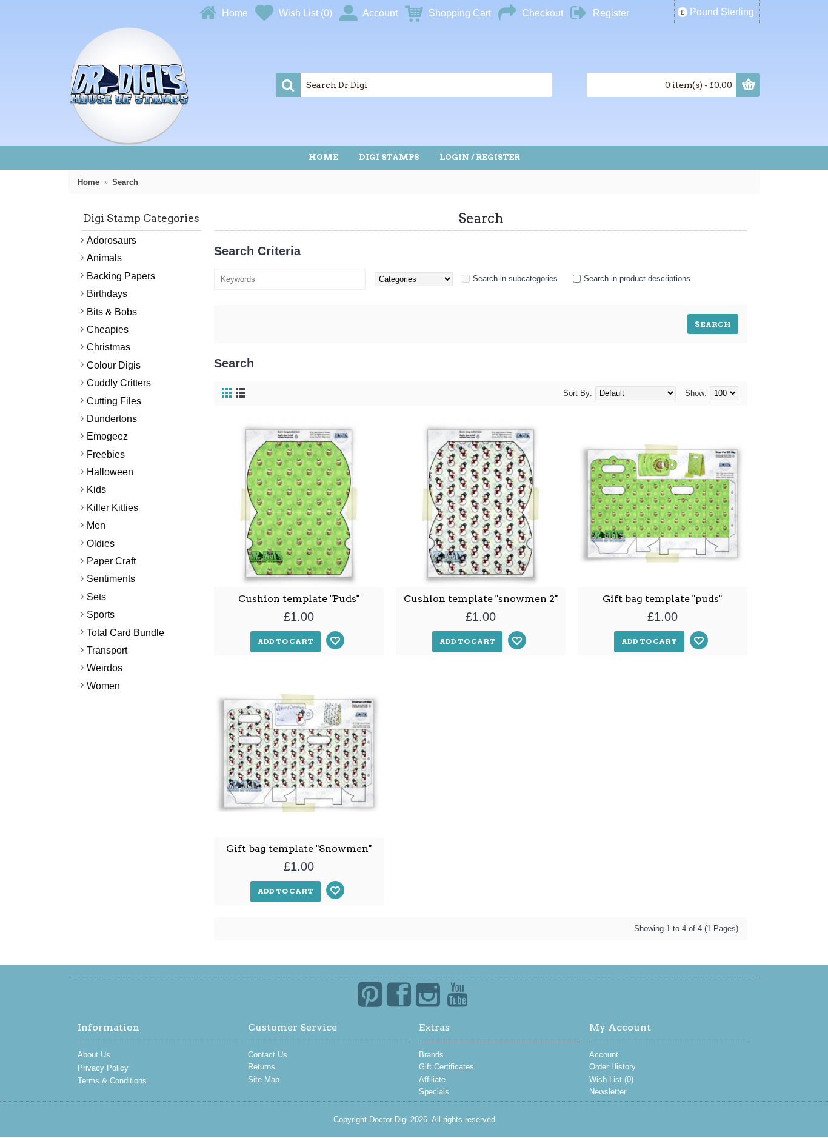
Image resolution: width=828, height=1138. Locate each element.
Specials (434, 1091)
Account (603, 1054)
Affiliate (432, 1079)
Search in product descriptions (637, 278)
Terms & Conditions (112, 1080)
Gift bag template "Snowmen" (299, 848)
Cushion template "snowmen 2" (481, 598)
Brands (431, 1054)
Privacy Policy (103, 1068)
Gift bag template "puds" (662, 598)
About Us (94, 1054)
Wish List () (611, 1079)
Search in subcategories (515, 278)
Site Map (263, 1079)
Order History (612, 1066)
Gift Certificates (446, 1066)
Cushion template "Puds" (298, 598)
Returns (261, 1066)
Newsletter (607, 1091)
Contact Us (267, 1054)
